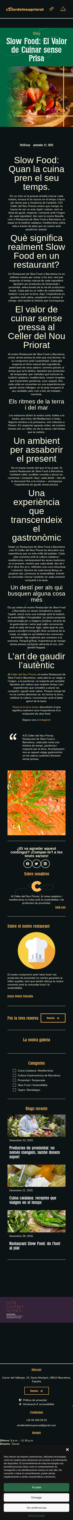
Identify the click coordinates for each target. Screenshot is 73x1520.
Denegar (36, 1497)
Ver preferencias (37, 1507)
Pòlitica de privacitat (36, 1515)
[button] (67, 1449)
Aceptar (36, 1487)
